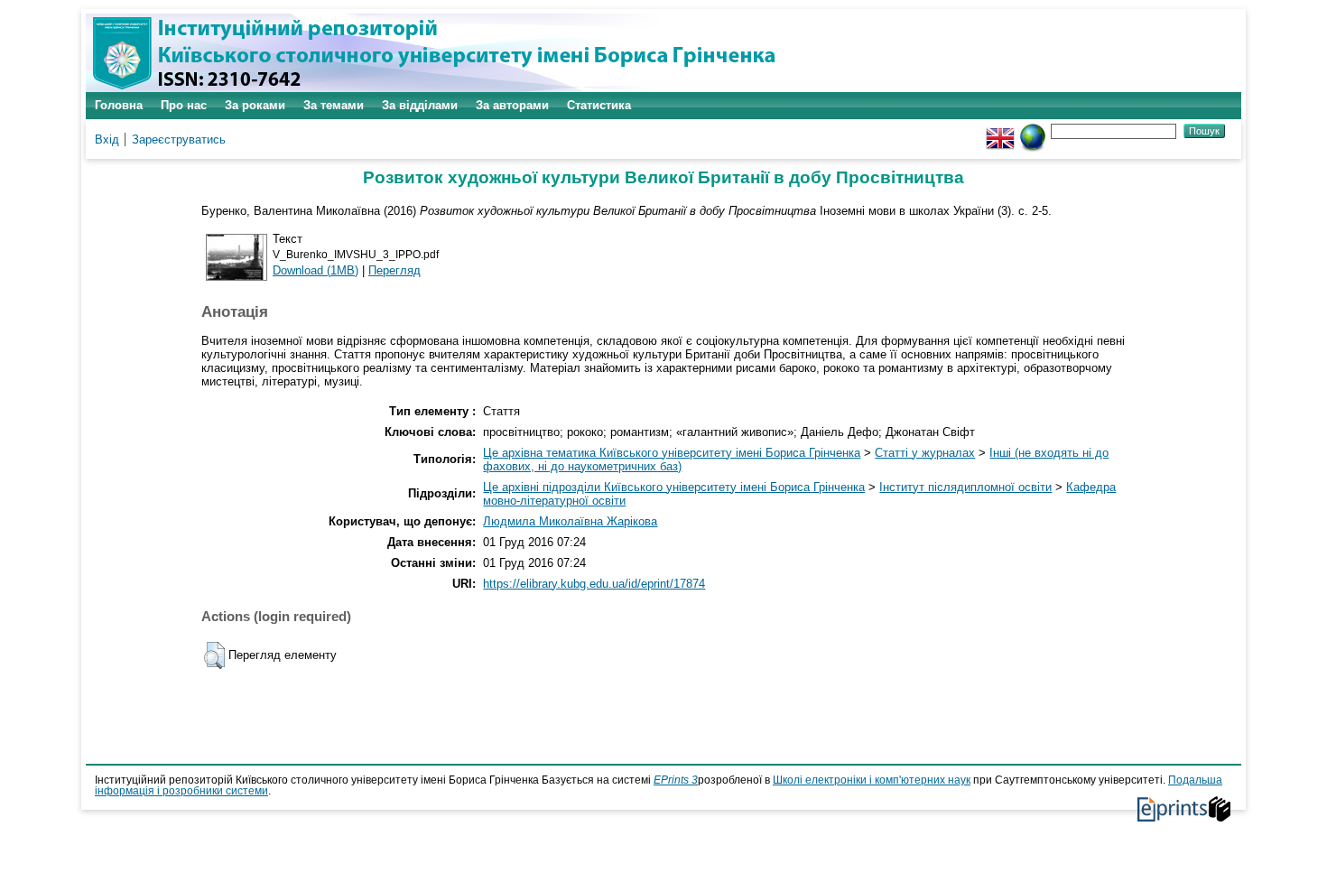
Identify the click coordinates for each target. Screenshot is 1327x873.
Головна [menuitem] (119, 105)
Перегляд (394, 270)
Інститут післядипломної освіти (965, 487)
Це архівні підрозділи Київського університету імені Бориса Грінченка (674, 487)
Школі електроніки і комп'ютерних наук (871, 780)
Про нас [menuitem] (184, 105)
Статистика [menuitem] (599, 105)
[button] (214, 655)
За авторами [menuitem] (512, 105)
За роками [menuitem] (255, 105)
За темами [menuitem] (333, 105)
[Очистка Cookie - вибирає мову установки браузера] (1032, 130)
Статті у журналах (925, 453)
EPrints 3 (676, 780)
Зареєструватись (179, 139)
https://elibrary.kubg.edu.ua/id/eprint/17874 (594, 583)
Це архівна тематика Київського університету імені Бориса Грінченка (671, 453)
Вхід (107, 139)
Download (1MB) (315, 270)
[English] (1000, 130)
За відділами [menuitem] (420, 105)
